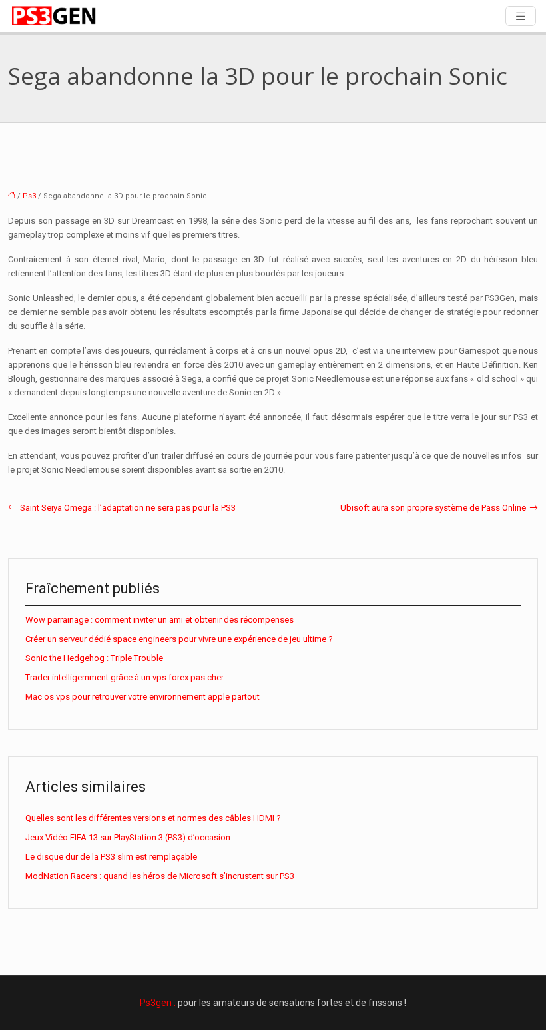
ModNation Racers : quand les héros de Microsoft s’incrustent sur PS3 (159, 876)
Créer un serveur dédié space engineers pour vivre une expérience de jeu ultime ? (179, 639)
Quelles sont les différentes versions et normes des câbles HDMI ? (153, 818)
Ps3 (29, 196)
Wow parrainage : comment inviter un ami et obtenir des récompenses (159, 620)
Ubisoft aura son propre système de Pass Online (433, 508)
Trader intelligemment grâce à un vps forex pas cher (124, 677)
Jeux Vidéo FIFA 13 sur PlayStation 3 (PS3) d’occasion (127, 837)
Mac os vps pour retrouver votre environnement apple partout (142, 697)
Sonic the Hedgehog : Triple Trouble (94, 658)
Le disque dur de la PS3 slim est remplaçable (111, 857)
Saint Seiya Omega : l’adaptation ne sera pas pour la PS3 (128, 508)
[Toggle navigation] (520, 16)
